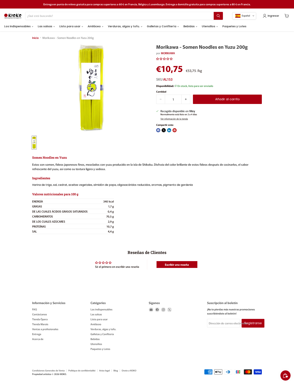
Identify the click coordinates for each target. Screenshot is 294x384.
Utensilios (209, 26)
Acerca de (37, 339)
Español (245, 15)
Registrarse (253, 323)
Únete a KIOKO (129, 370)
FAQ (34, 309)
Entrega (36, 334)
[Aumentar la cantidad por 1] (186, 99)
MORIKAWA (168, 53)
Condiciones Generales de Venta (48, 370)
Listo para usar (70, 26)
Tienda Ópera (40, 319)
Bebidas (189, 26)
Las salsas (45, 26)
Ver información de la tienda (174, 119)
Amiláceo (94, 26)
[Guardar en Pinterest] (175, 130)
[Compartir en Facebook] (158, 130)
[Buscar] (218, 16)
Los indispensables (17, 26)
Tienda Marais (40, 324)
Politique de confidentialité (81, 370)
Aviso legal (104, 370)
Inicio (35, 37)
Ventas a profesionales (45, 329)
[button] (164, 59)
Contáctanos (39, 314)
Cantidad (161, 91)
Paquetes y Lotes (234, 26)
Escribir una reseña (177, 264)
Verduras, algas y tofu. (124, 26)
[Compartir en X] (164, 130)
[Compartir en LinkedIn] (169, 130)
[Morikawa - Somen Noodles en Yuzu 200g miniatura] (34, 142)
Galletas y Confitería (162, 26)
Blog (115, 370)
